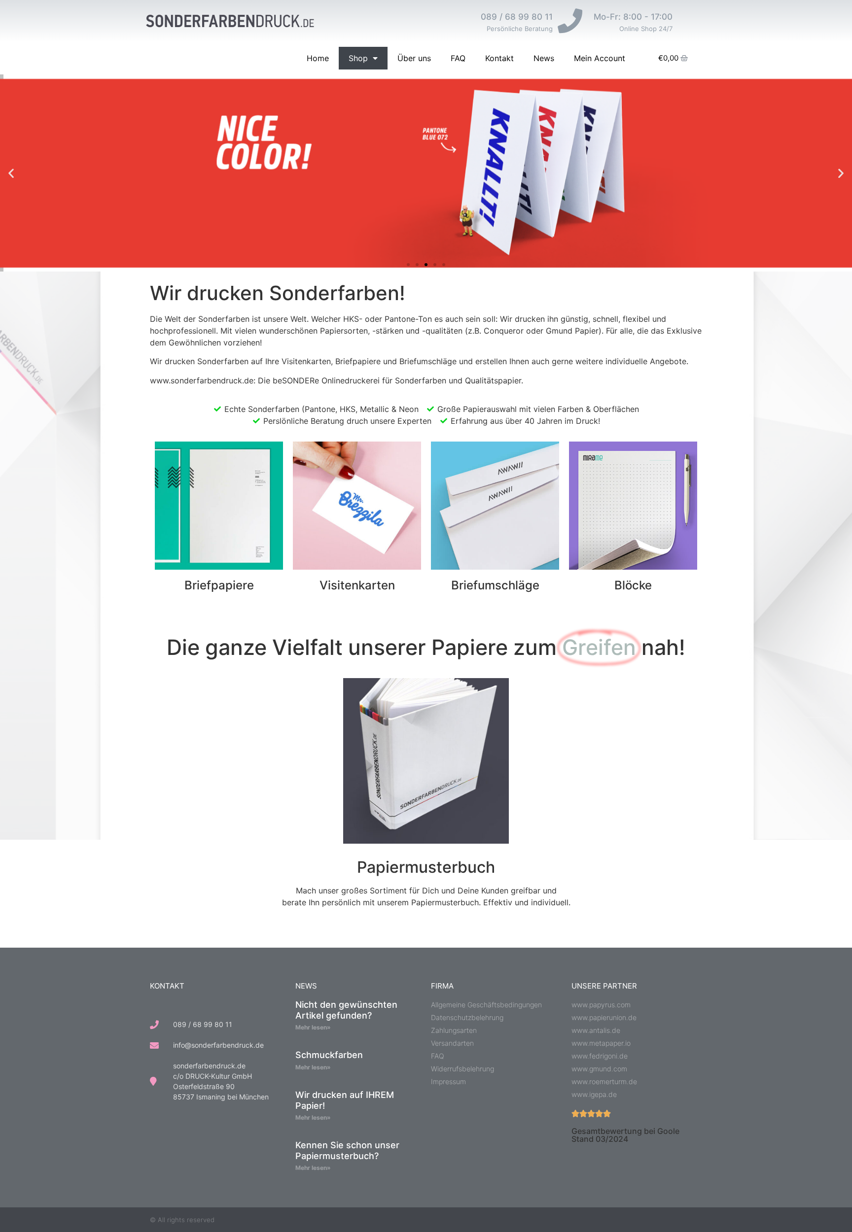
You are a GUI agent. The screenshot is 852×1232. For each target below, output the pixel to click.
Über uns (414, 58)
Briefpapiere (219, 585)
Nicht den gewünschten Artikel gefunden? (346, 1010)
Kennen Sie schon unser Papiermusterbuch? (347, 1150)
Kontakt (499, 58)
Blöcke (633, 585)
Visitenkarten (357, 585)
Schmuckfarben (329, 1055)
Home (318, 58)
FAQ (458, 58)
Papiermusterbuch (426, 867)
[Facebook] (698, 1220)
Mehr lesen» (313, 1027)
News (543, 58)
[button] (11, 173)
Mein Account (599, 58)
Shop (358, 58)
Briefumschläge (495, 585)
